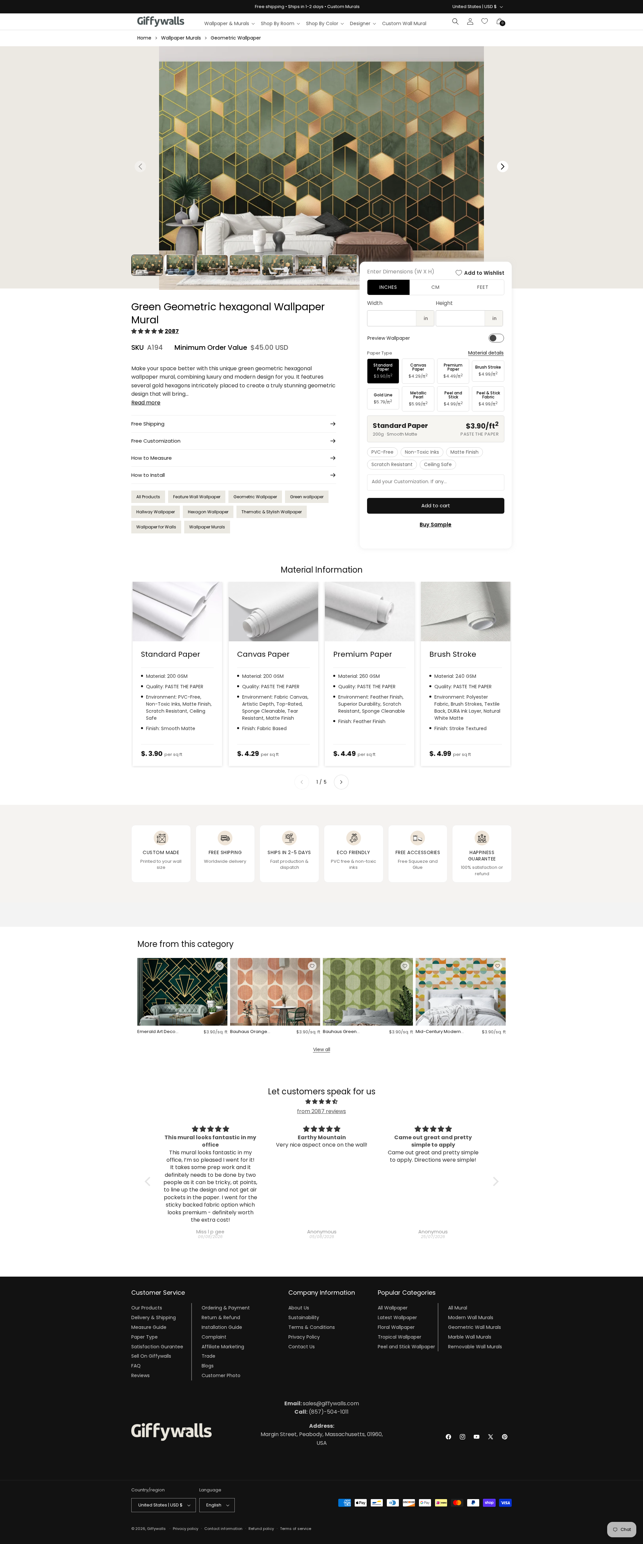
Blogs (208, 1365)
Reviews (140, 1375)
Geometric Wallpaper (236, 38)
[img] (321, 1102)
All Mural (457, 1307)
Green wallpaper (307, 497)
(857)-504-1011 (321, 1412)
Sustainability (303, 1317)
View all (321, 1049)
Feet (483, 287)
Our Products (146, 1307)
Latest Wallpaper (397, 1317)
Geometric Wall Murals (474, 1327)
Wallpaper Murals (181, 38)
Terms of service (295, 1528)
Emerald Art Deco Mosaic (156, 1032)
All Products (148, 497)
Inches (388, 287)
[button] (229, 23)
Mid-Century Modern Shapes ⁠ (438, 1032)
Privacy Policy (304, 1337)
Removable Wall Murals (475, 1346)
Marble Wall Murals (469, 1337)
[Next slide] (341, 782)
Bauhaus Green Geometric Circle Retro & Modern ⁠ (348, 1032)
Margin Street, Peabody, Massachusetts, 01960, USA (322, 1434)
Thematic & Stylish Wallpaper (271, 512)
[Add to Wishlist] (219, 966)
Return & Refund (221, 1317)
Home (144, 38)
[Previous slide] (301, 782)
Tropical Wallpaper (399, 1337)
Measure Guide (148, 1327)
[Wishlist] (485, 21)
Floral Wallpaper (396, 1327)
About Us (298, 1307)
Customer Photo (221, 1375)
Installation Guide (222, 1327)
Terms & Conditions (311, 1327)
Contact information (223, 1528)
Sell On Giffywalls (151, 1356)
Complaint (214, 1337)
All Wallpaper (393, 1307)
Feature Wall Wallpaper (196, 497)
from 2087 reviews (321, 1111)
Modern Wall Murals (470, 1317)
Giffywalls (156, 1528)
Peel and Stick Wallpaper (406, 1346)
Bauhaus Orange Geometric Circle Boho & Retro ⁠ (255, 1032)
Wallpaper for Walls (156, 527)
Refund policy (261, 1528)
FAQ (136, 1365)
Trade (208, 1356)
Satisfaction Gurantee (157, 1346)
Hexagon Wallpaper (208, 512)
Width (374, 303)
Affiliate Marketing (223, 1346)
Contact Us (301, 1346)
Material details (486, 353)
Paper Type (144, 1337)
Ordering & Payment (226, 1307)
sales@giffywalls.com (321, 1403)
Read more (145, 402)
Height (444, 303)
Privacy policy (185, 1528)
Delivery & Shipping (153, 1317)
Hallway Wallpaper (155, 512)
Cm (435, 287)
